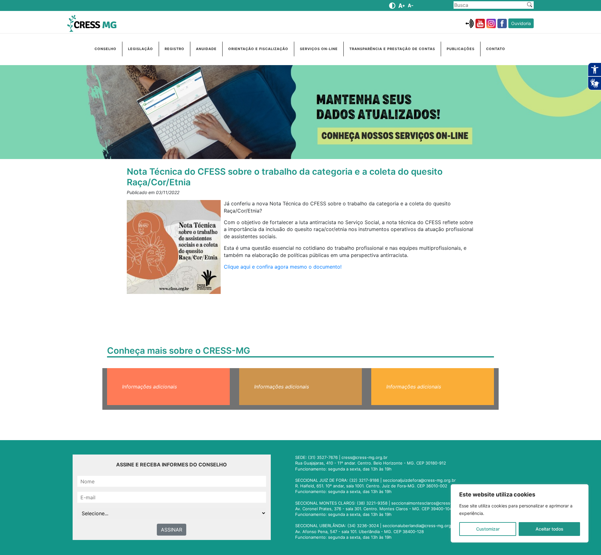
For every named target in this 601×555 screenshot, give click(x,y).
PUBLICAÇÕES (461, 49)
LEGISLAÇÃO (140, 49)
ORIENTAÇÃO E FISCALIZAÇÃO (258, 49)
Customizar (488, 529)
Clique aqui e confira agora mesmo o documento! (283, 267)
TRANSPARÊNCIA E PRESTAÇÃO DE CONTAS (392, 49)
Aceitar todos (549, 529)
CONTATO (495, 49)
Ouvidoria (521, 23)
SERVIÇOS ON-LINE (319, 49)
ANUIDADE (206, 49)
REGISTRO (174, 49)
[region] (519, 513)
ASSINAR (171, 530)
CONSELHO (105, 49)
